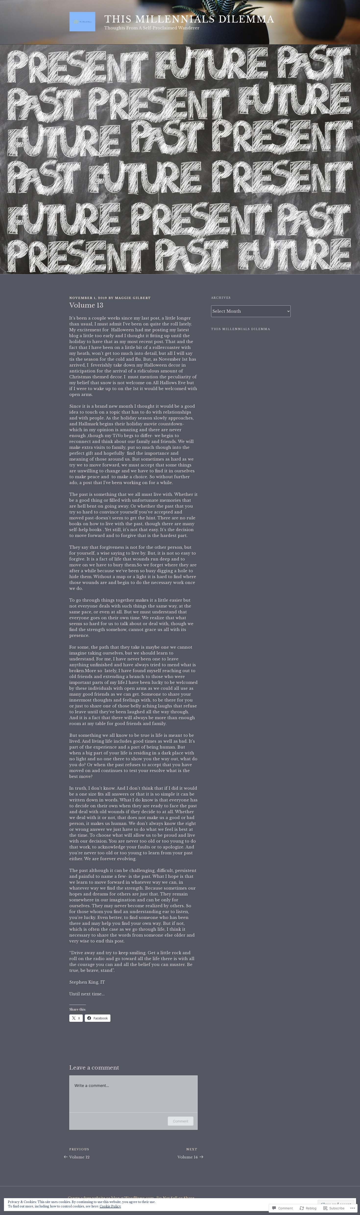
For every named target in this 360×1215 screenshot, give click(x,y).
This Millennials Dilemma (189, 19)
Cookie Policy (110, 1206)
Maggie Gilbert (133, 298)
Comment (180, 1121)
